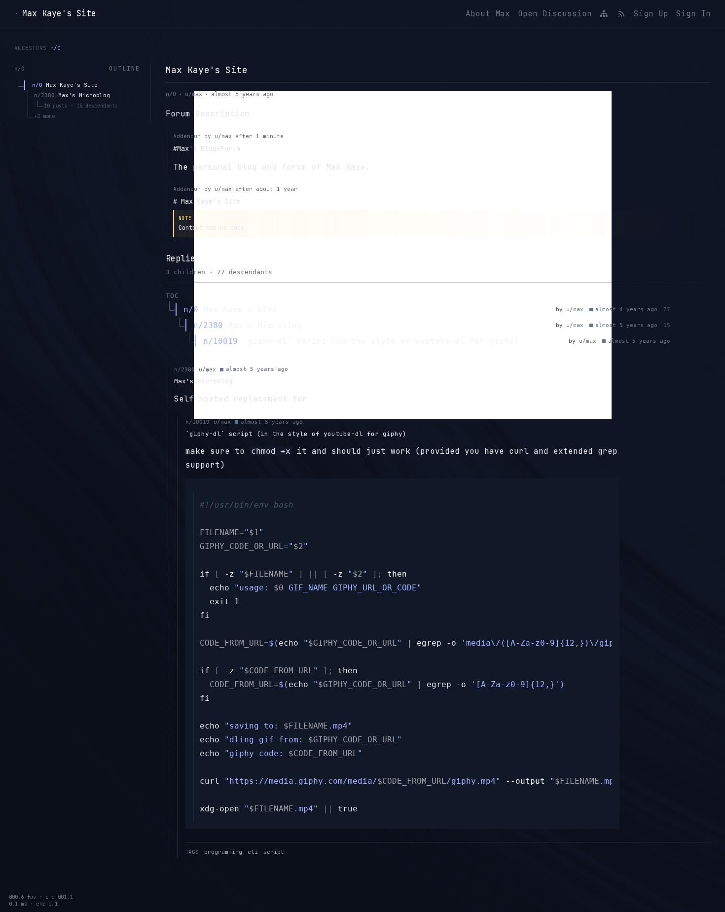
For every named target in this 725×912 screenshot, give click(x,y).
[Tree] (604, 13)
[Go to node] (693, 309)
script (273, 851)
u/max (193, 94)
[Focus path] (707, 309)
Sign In (693, 13)
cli (253, 851)
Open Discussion (555, 13)
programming (223, 851)
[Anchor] (679, 309)
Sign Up (651, 13)
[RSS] (620, 13)
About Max (488, 13)
